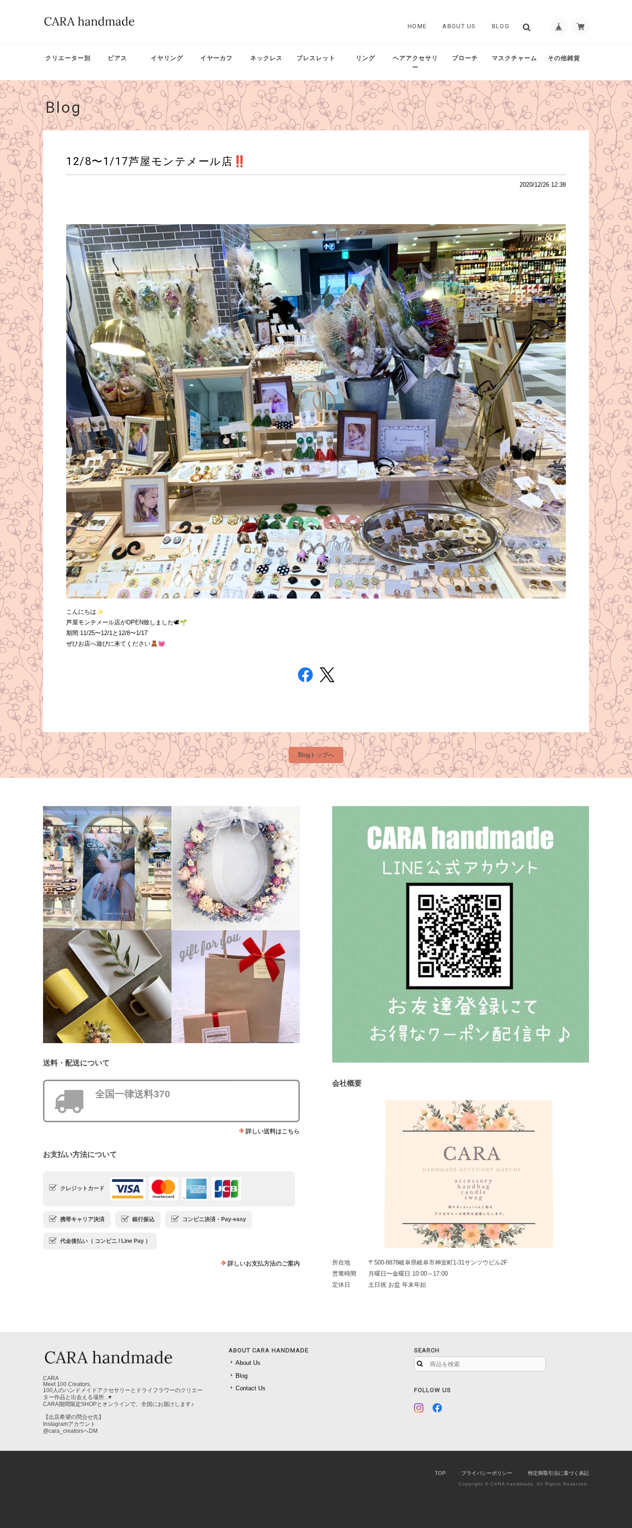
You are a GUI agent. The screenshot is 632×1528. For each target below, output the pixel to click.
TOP (440, 1473)
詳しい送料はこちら (273, 1131)
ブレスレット (316, 58)
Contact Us (250, 1388)
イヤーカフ (216, 58)
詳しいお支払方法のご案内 (264, 1263)
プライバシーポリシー (486, 1473)
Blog (500, 26)
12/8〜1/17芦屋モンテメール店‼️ (156, 161)
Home (417, 26)
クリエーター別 (68, 58)
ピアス (117, 58)
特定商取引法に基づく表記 (558, 1473)
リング (365, 58)
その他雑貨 (564, 58)
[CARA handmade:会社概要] (460, 1174)
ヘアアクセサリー (415, 63)
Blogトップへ (316, 755)
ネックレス (266, 58)
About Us (459, 26)
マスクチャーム (514, 58)
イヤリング (167, 58)
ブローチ (465, 58)
